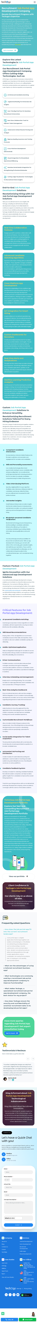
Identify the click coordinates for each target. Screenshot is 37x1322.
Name (6, 1169)
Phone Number (8, 1176)
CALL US (10, 1319)
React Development (25, 1254)
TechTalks (4, 1252)
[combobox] (7, 1179)
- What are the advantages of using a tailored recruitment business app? (19, 968)
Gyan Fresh (5, 1271)
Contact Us (5, 1247)
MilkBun (4, 1268)
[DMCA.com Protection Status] (26, 1295)
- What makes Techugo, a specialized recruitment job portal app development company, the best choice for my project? (18, 991)
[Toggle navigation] (34, 2)
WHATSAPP (29, 1319)
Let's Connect (8, 50)
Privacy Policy (28, 1288)
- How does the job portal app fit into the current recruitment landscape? (17, 931)
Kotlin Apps (23, 1251)
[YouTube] (17, 1294)
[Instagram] (13, 1294)
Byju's (3, 1273)
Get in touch (10, 1033)
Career (4, 1249)
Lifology (4, 1265)
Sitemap (19, 1288)
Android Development (26, 1241)
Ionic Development (25, 1244)
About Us (4, 1241)
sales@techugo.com (11, 1155)
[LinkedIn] (10, 1294)
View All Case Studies (8, 1277)
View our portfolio (17, 876)
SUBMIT (17, 1225)
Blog (3, 1244)
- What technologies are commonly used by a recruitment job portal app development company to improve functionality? (18, 979)
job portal (17, 44)
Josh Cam (4, 1263)
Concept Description (10, 1199)
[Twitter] (6, 1294)
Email (6, 1192)
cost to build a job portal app (12, 590)
